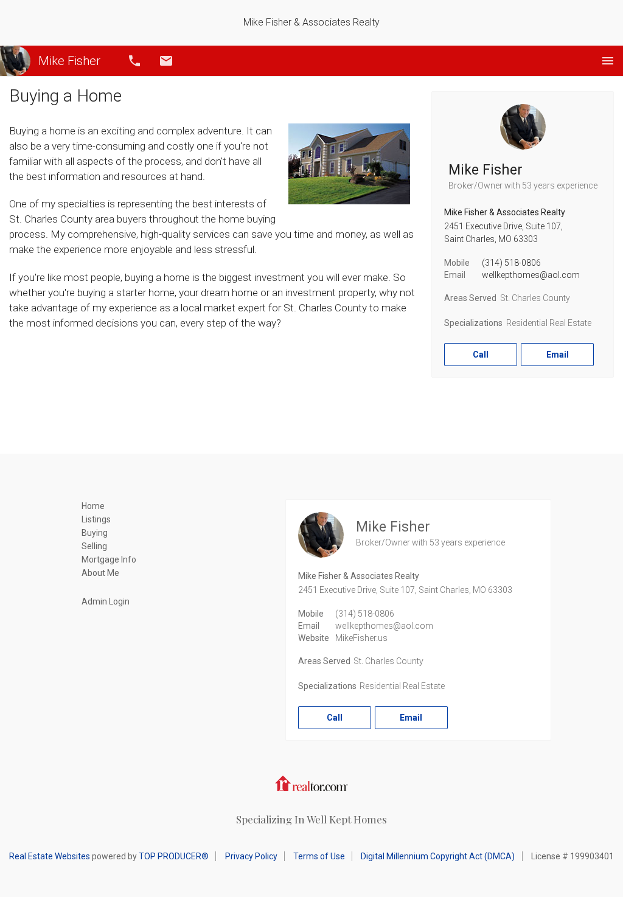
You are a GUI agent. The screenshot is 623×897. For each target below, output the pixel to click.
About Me (100, 573)
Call (134, 61)
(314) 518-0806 (511, 263)
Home (93, 506)
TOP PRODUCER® (174, 856)
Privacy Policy (251, 856)
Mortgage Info (109, 559)
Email (166, 61)
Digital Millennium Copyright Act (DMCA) (438, 856)
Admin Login (106, 601)
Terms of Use (319, 856)
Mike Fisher (69, 61)
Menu (608, 61)
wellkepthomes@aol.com (531, 275)
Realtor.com (311, 783)
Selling (94, 546)
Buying (95, 533)
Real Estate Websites (49, 856)
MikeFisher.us (361, 638)
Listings (96, 519)
